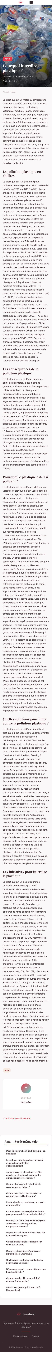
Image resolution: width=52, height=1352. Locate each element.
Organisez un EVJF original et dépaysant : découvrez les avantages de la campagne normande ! (25, 1223)
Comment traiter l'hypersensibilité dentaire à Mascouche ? (23, 1279)
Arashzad (29, 1314)
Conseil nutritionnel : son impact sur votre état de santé (24, 1243)
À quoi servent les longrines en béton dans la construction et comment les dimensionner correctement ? (24, 1175)
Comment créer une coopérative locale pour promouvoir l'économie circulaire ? (25, 1213)
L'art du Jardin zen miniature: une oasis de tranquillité (25, 1203)
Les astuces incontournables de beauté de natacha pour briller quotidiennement (24, 1163)
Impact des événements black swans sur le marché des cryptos (25, 1234)
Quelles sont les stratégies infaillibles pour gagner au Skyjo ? (24, 1261)
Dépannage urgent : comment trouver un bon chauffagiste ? (26, 1270)
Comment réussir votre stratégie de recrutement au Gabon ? (23, 1185)
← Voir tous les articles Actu (17, 1118)
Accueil (6, 92)
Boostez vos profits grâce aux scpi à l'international (23, 1289)
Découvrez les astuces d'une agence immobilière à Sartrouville (23, 1252)
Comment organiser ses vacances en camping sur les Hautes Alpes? (23, 1194)
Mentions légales (20, 1336)
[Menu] (31, 2)
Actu (7, 59)
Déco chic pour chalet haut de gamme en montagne (25, 1152)
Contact (35, 1336)
